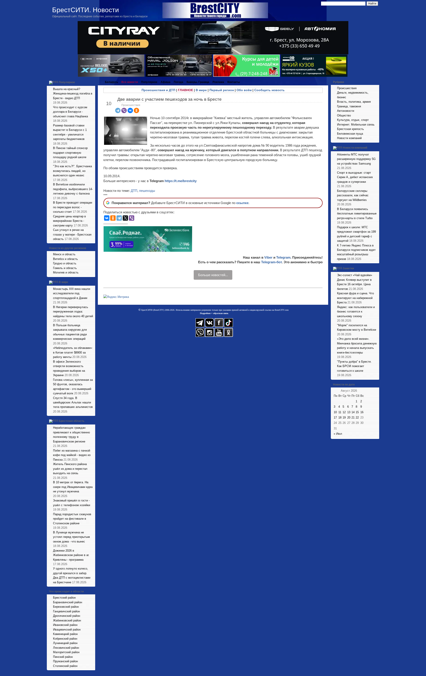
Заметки (348, 268)
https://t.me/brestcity (181, 181)
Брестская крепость (350, 129)
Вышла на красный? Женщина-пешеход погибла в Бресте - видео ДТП (72, 93)
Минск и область (64, 254)
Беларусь (111, 82)
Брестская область (71, 421)
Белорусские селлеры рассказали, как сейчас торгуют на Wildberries (353, 195)
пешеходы (147, 191)
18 (339, 417)
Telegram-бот (271, 262)
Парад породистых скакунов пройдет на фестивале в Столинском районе (72, 519)
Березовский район (66, 606)
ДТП (134, 191)
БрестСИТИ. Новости (85, 10)
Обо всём (244, 90)
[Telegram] (117, 110)
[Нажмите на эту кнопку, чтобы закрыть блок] (92, 82)
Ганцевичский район (66, 611)
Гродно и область (64, 263)
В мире (63, 282)
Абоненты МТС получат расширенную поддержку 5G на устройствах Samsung (356, 159)
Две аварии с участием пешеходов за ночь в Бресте (169, 99)
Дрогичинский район (66, 615)
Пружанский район (65, 661)
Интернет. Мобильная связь (356, 124)
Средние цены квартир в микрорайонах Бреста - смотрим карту (69, 221)
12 (344, 412)
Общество (344, 115)
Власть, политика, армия (354, 101)
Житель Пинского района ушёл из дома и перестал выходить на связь (70, 468)
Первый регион (221, 90)
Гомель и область (65, 268)
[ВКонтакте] (130, 110)
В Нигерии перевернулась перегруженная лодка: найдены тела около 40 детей (73, 311)
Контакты (233, 82)
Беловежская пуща (350, 133)
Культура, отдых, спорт (353, 120)
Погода (178, 82)
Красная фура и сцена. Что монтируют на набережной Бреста (355, 298)
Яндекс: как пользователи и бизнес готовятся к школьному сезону (356, 311)
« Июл (338, 433)
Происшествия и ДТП (158, 90)
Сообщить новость (269, 90)
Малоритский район (66, 652)
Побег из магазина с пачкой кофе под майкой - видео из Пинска (72, 455)
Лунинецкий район (65, 643)
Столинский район (65, 666)
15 (357, 412)
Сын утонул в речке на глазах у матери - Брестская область (72, 234)
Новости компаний (349, 138)
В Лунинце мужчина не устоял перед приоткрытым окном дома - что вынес (71, 537)
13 (348, 412)
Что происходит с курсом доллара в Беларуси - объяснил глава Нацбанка (70, 112)
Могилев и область (66, 272)
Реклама (218, 82)
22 (357, 417)
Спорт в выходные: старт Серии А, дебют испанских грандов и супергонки (355, 177)
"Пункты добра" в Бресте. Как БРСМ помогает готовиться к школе (354, 366)
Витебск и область (65, 259)
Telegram (283, 257)
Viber (268, 257)
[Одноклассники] (136, 110)
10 (335, 412)
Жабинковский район (67, 620)
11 (339, 412)
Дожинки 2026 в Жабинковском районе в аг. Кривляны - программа (71, 555)
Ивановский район (65, 625)
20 (348, 417)
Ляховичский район (66, 647)
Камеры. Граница (198, 82)
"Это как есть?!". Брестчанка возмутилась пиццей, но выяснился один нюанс (72, 171)
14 (353, 412)
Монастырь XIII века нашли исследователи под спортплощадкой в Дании (71, 293)
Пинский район (63, 656)
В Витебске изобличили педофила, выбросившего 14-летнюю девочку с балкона (73, 189)
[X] (125, 218)
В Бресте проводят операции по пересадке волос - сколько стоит (72, 207)
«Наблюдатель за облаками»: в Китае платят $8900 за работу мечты (73, 352)
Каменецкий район (65, 634)
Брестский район (64, 597)
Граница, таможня (349, 106)
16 (361, 412)
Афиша (165, 82)
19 (344, 417)
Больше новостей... (213, 275)
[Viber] (124, 110)
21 (353, 417)
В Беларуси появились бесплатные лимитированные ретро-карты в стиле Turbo (357, 213)
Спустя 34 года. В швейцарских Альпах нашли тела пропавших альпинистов (73, 402)
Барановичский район (67, 602)
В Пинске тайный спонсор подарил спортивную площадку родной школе (70, 152)
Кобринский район (65, 638)
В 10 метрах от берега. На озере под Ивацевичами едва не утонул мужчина (73, 487)
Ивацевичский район (67, 629)
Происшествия (130, 105)
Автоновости (345, 110)
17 (335, 417)
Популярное (67, 82)
